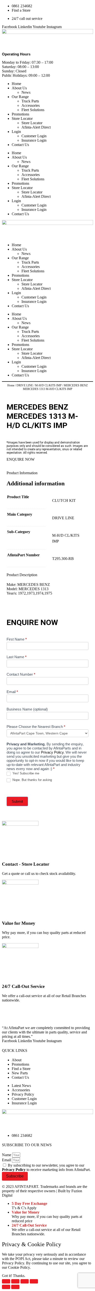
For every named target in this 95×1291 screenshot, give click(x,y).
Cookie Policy (19, 1267)
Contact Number (21, 674)
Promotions (20, 114)
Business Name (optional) (27, 709)
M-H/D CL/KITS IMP (48, 385)
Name (7, 1155)
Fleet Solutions (32, 110)
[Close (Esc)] (34, 1281)
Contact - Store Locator (25, 864)
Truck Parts (30, 101)
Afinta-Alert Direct (36, 127)
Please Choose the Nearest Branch (36, 727)
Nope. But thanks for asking (31, 780)
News (25, 92)
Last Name (17, 657)
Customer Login (34, 136)
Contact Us (20, 145)
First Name (17, 639)
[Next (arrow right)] (15, 1287)
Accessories (30, 105)
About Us (19, 88)
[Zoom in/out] (6, 1281)
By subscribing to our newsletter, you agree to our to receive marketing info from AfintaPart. (46, 1167)
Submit (17, 801)
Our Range (20, 97)
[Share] (24, 1281)
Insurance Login (34, 140)
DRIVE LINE (25, 385)
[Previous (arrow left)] (6, 1287)
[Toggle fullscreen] (15, 1281)
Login (16, 132)
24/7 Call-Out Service (23, 986)
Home (16, 84)
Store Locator (22, 118)
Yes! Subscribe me (25, 773)
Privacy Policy (52, 752)
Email (12, 692)
